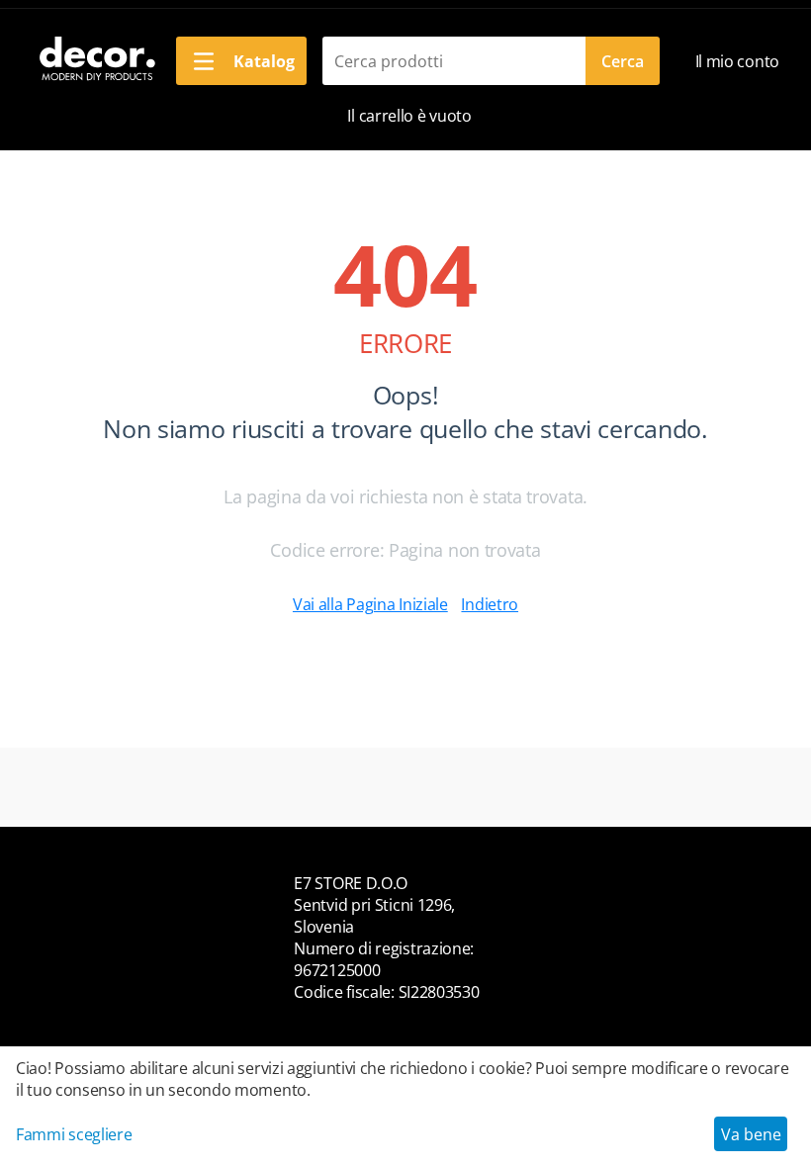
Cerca (622, 61)
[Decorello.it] (96, 59)
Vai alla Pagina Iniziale (370, 604)
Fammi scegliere (74, 1134)
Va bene (751, 1134)
